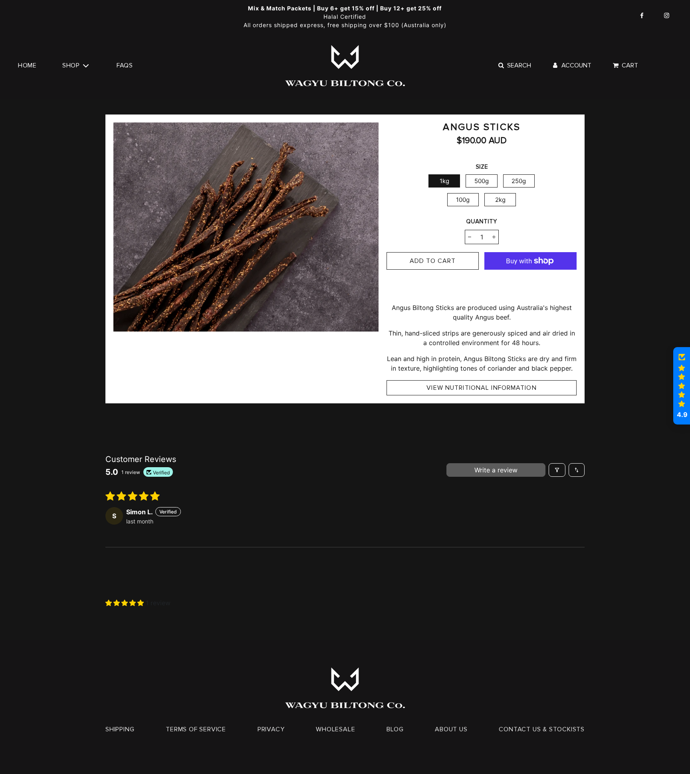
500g (481, 181)
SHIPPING (119, 729)
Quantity (481, 221)
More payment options (531, 285)
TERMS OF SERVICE (196, 729)
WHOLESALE (335, 729)
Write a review (496, 470)
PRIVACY (271, 729)
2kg (500, 199)
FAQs (125, 65)
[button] (125, 603)
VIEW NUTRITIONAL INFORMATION (481, 388)
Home (27, 65)
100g (463, 199)
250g (519, 181)
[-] (469, 237)
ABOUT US (451, 729)
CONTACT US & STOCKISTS (542, 729)
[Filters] (557, 470)
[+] (494, 237)
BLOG (395, 729)
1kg (444, 181)
